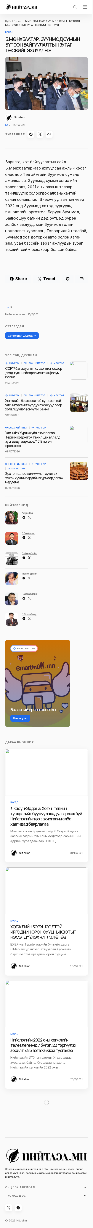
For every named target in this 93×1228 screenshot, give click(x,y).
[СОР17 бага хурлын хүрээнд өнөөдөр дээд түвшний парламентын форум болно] (79, 370)
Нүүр (8, 21)
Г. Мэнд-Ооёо (29, 553)
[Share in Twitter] (40, 134)
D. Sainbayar (28, 533)
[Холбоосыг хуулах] (49, 134)
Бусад (17, 21)
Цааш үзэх (20, 718)
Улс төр (59, 363)
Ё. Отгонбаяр (29, 614)
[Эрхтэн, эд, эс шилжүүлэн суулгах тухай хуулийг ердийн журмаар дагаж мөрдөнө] (79, 471)
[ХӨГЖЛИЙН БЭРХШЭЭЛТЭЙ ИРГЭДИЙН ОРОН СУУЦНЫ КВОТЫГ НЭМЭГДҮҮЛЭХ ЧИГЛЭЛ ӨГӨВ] (46, 890)
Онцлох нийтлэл (34, 363)
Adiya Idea (27, 512)
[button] (75, 7)
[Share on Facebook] (30, 134)
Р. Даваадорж (29, 593)
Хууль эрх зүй (16, 468)
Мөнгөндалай (29, 573)
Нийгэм (14, 363)
